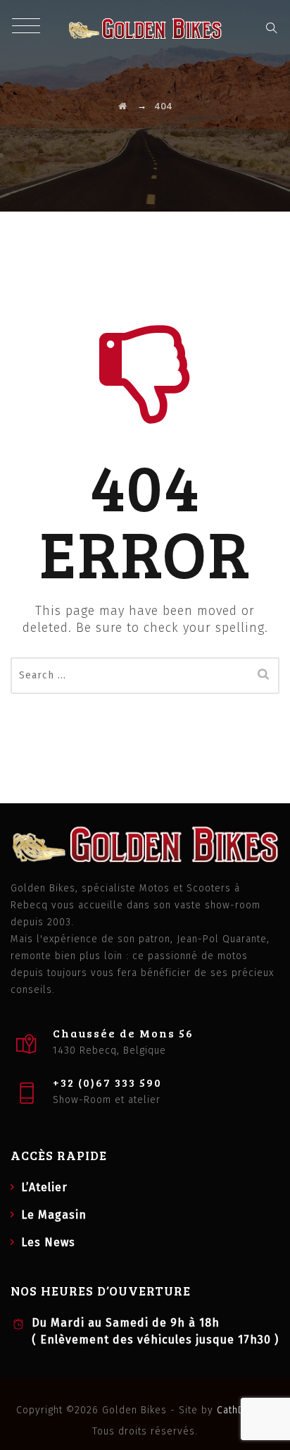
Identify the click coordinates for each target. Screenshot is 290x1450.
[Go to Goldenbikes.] (123, 105)
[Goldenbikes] (145, 28)
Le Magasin (54, 1214)
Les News (48, 1242)
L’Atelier (44, 1187)
